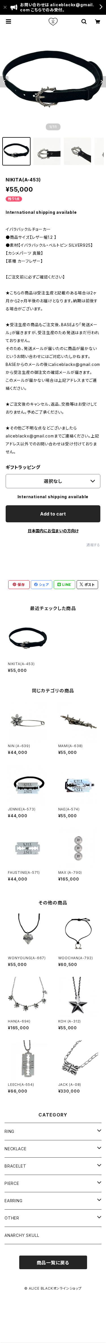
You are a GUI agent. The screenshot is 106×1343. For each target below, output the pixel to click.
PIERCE (12, 1183)
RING (9, 1131)
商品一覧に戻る (53, 1263)
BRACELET (15, 1166)
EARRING (14, 1200)
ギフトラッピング (23, 467)
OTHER (12, 1218)
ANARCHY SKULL (22, 1235)
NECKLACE (15, 1148)
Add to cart (53, 514)
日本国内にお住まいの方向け (53, 530)
